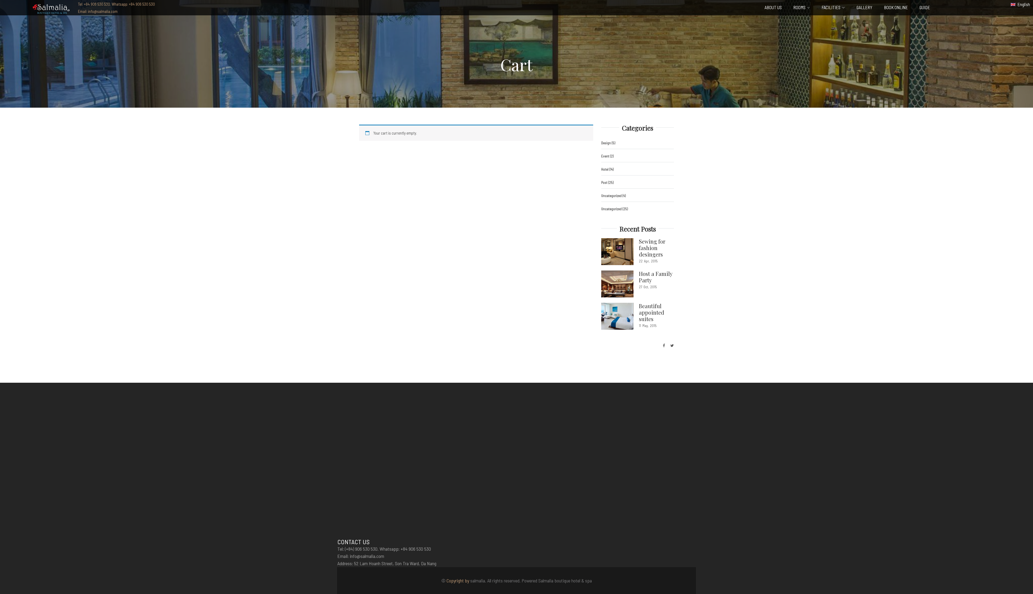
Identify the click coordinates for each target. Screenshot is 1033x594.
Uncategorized (611, 196)
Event (605, 156)
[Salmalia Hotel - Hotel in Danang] (51, 8)
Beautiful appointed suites (651, 312)
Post (604, 182)
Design (606, 143)
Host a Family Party (655, 277)
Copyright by (458, 581)
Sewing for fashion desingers (652, 248)
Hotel (605, 169)
